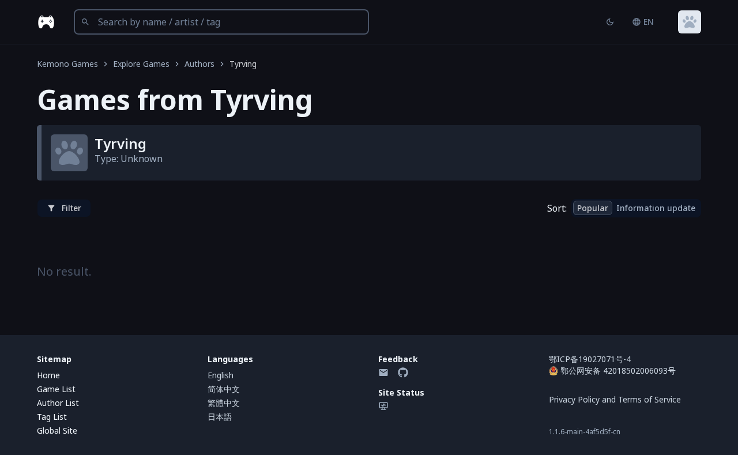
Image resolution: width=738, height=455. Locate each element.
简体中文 (224, 388)
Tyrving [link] (243, 63)
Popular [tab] (592, 207)
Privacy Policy (574, 399)
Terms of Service (649, 399)
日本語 (220, 416)
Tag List (52, 416)
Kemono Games (67, 63)
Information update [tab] (655, 207)
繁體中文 (224, 402)
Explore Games (141, 63)
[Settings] (689, 21)
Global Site (57, 430)
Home (48, 375)
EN (648, 21)
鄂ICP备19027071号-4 (590, 359)
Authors (199, 63)
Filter (71, 207)
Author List (58, 402)
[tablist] (636, 208)
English (221, 375)
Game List (56, 388)
